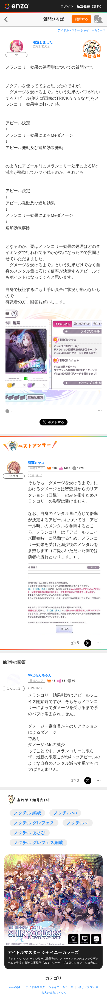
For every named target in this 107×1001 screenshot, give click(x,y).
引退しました (43, 42)
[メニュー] (100, 411)
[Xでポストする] (87, 643)
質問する (81, 19)
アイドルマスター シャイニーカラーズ (81, 30)
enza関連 (15, 987)
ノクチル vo (65, 813)
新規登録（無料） (90, 6)
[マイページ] (98, 19)
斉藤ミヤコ (36, 463)
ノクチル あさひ (30, 832)
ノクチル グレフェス (34, 822)
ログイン (67, 6)
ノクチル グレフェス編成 (38, 842)
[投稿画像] (53, 357)
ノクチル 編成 (27, 813)
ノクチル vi (78, 822)
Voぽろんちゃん (40, 675)
